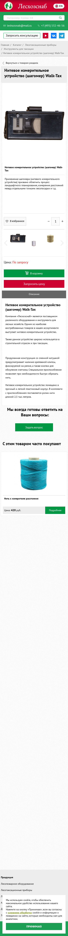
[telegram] (62, 35)
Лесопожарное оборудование (17, 883)
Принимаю (34, 926)
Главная (5, 44)
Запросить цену (34, 284)
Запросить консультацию (22, 35)
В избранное (17, 221)
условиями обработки (20, 912)
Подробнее (55, 510)
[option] (34, 123)
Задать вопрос (34, 427)
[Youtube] (45, 35)
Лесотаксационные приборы (40, 44)
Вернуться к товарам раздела (22, 62)
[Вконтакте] (53, 35)
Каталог (16, 44)
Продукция (7, 877)
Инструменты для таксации (18, 48)
